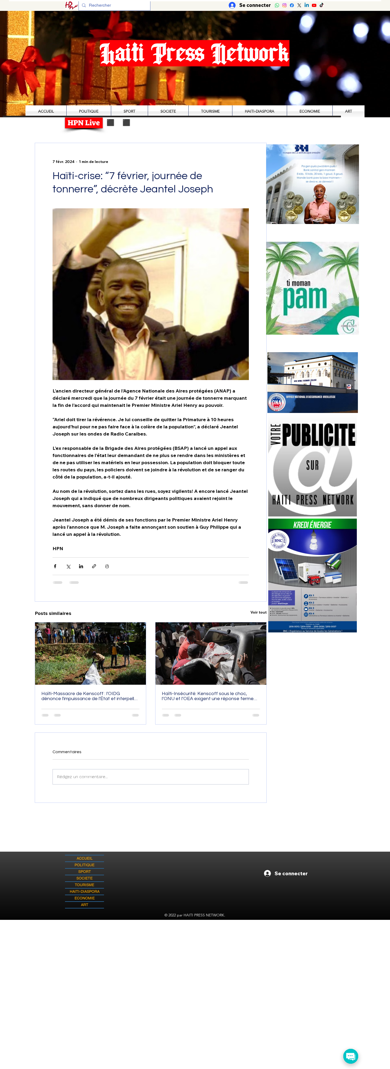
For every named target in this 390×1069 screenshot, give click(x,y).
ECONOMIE (85, 898)
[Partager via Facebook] (55, 566)
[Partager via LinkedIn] (81, 566)
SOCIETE (84, 878)
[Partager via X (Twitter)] (68, 566)
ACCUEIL (85, 858)
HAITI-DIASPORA (84, 891)
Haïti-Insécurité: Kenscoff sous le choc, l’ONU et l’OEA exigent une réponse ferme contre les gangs (208, 696)
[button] (312, 288)
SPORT (84, 871)
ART (84, 905)
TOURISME (84, 885)
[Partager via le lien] (94, 566)
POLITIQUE (84, 865)
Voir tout (258, 612)
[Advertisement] (195, 957)
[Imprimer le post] (107, 566)
